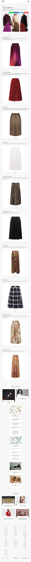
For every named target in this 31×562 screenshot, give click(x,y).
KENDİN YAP (6, 535)
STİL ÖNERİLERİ (6, 529)
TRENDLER (6, 532)
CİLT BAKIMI (15, 532)
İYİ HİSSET (6, 540)
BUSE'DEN (6, 550)
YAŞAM (25, 526)
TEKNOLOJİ (25, 535)
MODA (6, 526)
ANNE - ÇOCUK (25, 532)
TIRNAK (15, 529)
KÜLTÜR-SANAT (25, 548)
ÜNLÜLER (15, 543)
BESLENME (6, 543)
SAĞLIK (6, 542)
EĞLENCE (15, 540)
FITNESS (6, 545)
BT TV (25, 540)
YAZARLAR (6, 553)
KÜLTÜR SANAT (15, 542)
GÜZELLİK (15, 526)
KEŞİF (25, 538)
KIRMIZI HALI (15, 546)
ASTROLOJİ (6, 546)
